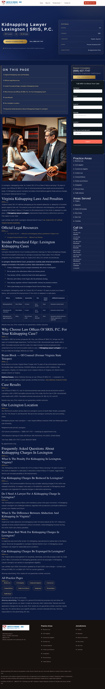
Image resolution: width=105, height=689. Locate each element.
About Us (47, 3)
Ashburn (75, 234)
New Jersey (76, 252)
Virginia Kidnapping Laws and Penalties (16, 75)
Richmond (76, 243)
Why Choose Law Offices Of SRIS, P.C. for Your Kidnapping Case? (25, 92)
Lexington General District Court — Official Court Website (25, 237)
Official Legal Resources (12, 80)
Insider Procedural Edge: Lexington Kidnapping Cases (21, 86)
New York (76, 256)
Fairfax (75, 230)
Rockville (76, 248)
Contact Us (67, 3)
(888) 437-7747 (81, 70)
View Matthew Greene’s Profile (56, 380)
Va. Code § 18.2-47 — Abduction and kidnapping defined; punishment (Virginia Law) (33, 233)
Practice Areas (56, 3)
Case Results (9, 97)
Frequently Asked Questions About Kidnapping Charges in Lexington (26, 109)
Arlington (76, 239)
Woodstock (76, 261)
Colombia (76, 265)
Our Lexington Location (12, 103)
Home (41, 3)
